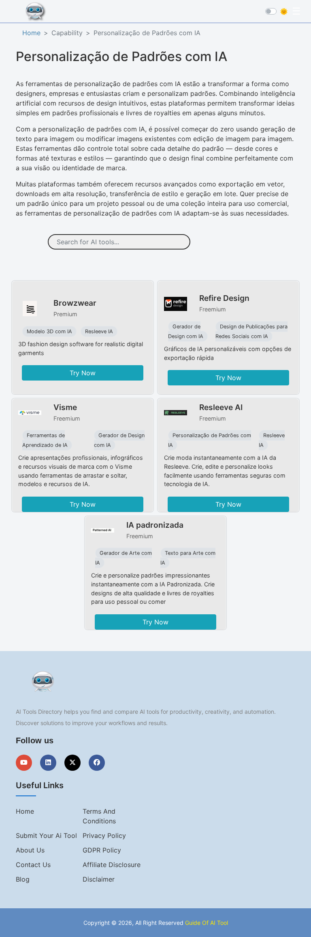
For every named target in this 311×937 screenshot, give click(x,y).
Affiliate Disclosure (112, 865)
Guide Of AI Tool (206, 922)
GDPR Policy (102, 850)
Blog (23, 879)
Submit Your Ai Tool (46, 835)
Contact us (33, 865)
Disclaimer (99, 879)
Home (31, 33)
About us (30, 850)
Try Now (83, 373)
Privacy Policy (104, 835)
